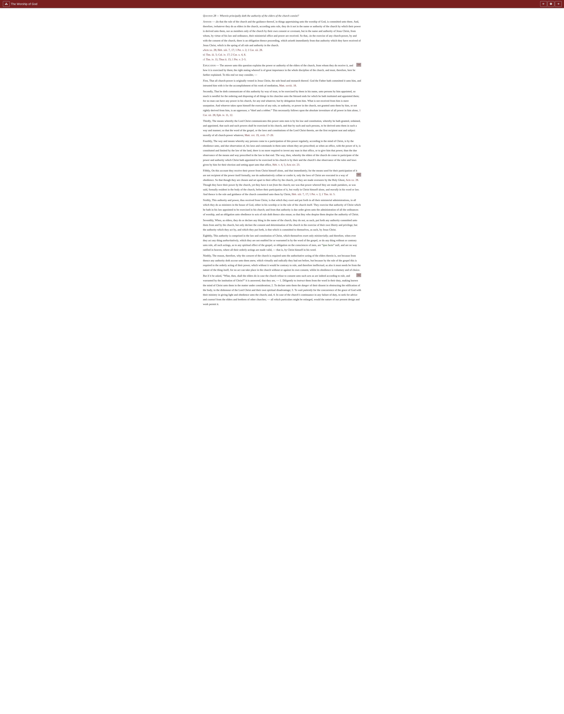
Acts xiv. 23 (292, 164)
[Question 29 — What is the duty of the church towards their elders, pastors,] (558, 4)
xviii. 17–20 (266, 135)
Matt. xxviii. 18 (287, 85)
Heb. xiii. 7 (224, 49)
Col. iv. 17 (224, 54)
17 (232, 49)
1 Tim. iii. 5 (210, 54)
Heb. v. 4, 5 (278, 164)
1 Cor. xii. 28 (255, 49)
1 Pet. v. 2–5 (239, 59)
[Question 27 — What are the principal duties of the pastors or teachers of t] (543, 4)
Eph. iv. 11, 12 (224, 115)
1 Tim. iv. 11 (211, 59)
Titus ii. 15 (225, 59)
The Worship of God (24, 4)
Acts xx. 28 (210, 49)
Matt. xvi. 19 (252, 135)
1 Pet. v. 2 (240, 49)
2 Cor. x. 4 (236, 54)
